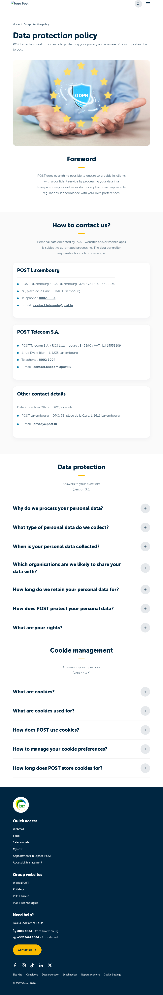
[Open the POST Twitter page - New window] (50, 965)
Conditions (32, 974)
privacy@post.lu (45, 424)
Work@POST (21, 882)
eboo (16, 835)
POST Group (21, 896)
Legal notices (70, 974)
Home (16, 24)
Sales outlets (21, 842)
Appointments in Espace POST (32, 856)
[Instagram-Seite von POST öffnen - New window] (24, 965)
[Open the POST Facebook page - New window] (15, 965)
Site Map (17, 974)
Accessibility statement (27, 862)
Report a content (90, 974)
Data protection (50, 974)
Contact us (25, 949)
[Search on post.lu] (138, 4)
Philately (18, 889)
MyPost (17, 849)
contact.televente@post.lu (53, 305)
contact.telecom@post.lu (52, 367)
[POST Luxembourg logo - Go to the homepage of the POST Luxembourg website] (19, 3)
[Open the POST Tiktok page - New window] (32, 965)
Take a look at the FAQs (28, 923)
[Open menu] (148, 4)
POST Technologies (25, 902)
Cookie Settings (112, 974)
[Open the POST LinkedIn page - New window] (41, 965)
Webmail (18, 829)
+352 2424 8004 (28, 937)
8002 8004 (47, 298)
